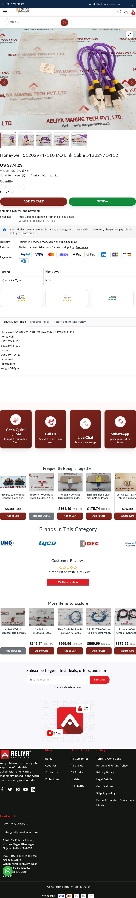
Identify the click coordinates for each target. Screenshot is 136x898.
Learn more (28, 233)
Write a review (68, 582)
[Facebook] (2, 789)
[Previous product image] (4, 82)
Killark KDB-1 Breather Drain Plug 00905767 (13, 631)
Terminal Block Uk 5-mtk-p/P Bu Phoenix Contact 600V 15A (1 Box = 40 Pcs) (98, 497)
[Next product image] (132, 82)
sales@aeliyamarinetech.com (21, 832)
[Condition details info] (23, 175)
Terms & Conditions (108, 758)
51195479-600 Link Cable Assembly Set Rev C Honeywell (98, 631)
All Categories (79, 758)
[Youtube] (25, 789)
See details (68, 217)
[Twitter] (10, 789)
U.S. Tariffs (77, 786)
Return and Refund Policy (112, 765)
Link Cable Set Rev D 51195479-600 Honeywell (70, 631)
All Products (78, 772)
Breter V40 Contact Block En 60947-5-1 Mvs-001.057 (41, 497)
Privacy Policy (105, 772)
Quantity (6, 181)
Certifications (104, 786)
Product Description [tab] (13, 322)
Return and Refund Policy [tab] (70, 322)
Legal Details (104, 779)
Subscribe (100, 680)
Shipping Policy (106, 793)
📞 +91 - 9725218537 (13, 4)
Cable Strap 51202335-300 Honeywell (41, 631)
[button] (8, 140)
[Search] (64, 23)
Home (48, 758)
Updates (76, 779)
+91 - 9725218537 (16, 824)
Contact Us (52, 772)
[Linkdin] (33, 789)
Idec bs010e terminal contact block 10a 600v (13, 497)
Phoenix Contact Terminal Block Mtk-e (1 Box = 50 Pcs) (70, 497)
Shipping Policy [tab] (40, 322)
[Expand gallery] (129, 35)
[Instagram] (18, 789)
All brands (77, 765)
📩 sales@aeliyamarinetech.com (105, 4)
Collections (52, 779)
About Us (51, 765)
